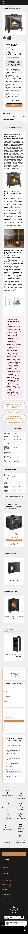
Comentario (6, 706)
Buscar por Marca (6, 876)
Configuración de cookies (7, 899)
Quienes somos (5, 870)
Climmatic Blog (5, 873)
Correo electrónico (8, 696)
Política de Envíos (6, 897)
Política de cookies (6, 894)
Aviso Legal (4, 889)
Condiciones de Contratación (8, 886)
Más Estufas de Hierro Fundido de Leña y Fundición (14, 417)
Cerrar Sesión (7, 862)
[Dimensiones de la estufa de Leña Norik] (14, 38)
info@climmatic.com (14, 676)
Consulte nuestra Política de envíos (14, 496)
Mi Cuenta (6, 859)
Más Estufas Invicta (14, 422)
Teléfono (6, 701)
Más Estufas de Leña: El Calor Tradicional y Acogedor (14, 406)
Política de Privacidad (7, 892)
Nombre (6, 691)
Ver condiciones (7, 796)
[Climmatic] (9, 1)
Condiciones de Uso (6, 884)
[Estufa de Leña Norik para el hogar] (9, 38)
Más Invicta (14, 412)
